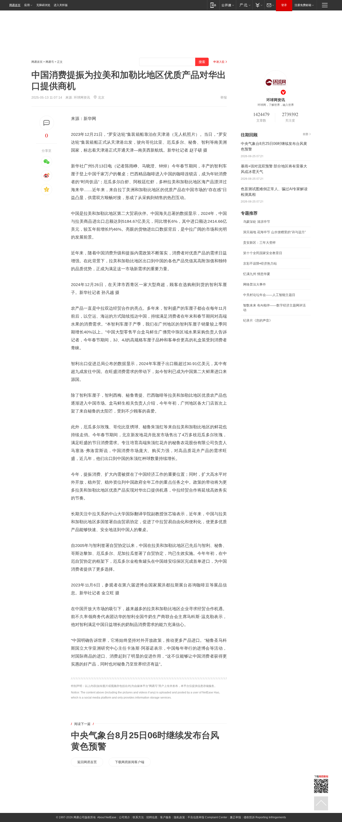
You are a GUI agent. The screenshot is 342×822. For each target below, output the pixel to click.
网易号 (50, 61)
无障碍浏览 (43, 5)
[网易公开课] (227, 5)
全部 (305, 134)
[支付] (258, 5)
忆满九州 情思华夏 (256, 274)
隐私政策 (179, 817)
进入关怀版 (61, 5)
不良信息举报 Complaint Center (207, 817)
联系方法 (138, 817)
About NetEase (106, 817)
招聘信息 (152, 817)
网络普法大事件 (254, 284)
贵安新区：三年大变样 (259, 242)
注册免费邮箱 (303, 5)
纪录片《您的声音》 (257, 320)
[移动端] (213, 5)
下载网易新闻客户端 (129, 762)
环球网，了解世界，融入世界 (276, 104)
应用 (27, 5)
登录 (284, 5)
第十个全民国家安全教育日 (262, 253)
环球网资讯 (82, 97)
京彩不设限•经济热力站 (260, 263)
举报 (223, 97)
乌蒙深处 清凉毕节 (256, 221)
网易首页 (14, 5)
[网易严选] (244, 5)
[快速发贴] (46, 123)
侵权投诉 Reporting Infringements (265, 817)
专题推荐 (249, 213)
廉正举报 (235, 817)
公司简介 (124, 817)
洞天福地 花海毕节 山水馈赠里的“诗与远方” (274, 232)
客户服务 (165, 817)
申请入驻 (219, 61)
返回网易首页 (87, 762)
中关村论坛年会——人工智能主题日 (269, 295)
